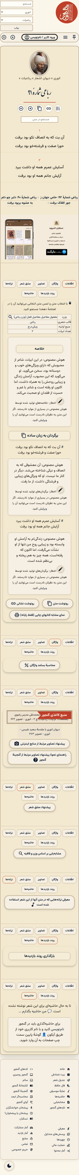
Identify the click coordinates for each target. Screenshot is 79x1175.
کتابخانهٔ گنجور (20, 1085)
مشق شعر (25, 284)
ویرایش (43, 420)
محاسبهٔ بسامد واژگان (42, 665)
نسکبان (24, 1119)
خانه (63, 1069)
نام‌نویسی (57, 1029)
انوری (57, 78)
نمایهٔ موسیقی (58, 1091)
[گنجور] (66, 12)
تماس (25, 1144)
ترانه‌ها (9, 284)
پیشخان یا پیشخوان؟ (17, 1113)
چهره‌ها (61, 1140)
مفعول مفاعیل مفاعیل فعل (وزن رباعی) (35, 317)
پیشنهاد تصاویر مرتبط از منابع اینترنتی (42, 744)
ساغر (25, 1080)
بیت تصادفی (58, 1074)
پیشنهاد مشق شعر (40, 807)
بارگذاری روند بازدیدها (39, 956)
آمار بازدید (23, 1133)
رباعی (33, 322)
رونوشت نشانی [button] (25, 603)
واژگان (55, 284)
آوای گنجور (22, 1102)
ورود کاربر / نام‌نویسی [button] (42, 37)
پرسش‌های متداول (55, 1134)
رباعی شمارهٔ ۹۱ (39, 92)
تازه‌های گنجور (58, 1108)
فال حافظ (60, 1085)
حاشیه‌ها (29, 293)
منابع (25, 1138)
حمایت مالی (59, 1145)
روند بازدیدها (48, 293)
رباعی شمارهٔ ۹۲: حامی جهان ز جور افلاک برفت (59, 200)
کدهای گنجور (21, 1069)
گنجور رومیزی (21, 1074)
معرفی (62, 1128)
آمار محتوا (60, 1151)
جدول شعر (59, 1080)
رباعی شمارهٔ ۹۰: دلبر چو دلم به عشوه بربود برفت (18, 200)
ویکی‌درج (33, 327)
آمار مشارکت (21, 1127)
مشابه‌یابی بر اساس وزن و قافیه (42, 853)
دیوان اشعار (42, 78)
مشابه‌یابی (60, 1102)
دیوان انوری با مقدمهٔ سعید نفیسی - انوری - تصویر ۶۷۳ (40, 731)
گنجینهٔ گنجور (21, 1091)
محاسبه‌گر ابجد (20, 1097)
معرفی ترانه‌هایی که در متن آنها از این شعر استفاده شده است (39, 902)
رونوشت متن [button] (60, 603)
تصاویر (41, 284)
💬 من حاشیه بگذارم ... (35, 1011)
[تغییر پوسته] (9, 1166)
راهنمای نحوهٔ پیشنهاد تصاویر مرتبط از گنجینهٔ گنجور (39, 757)
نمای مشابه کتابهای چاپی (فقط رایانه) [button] (42, 615)
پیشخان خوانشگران (17, 1108)
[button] (74, 37)
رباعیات (26, 78)
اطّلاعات (69, 284)
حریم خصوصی (20, 1149)
